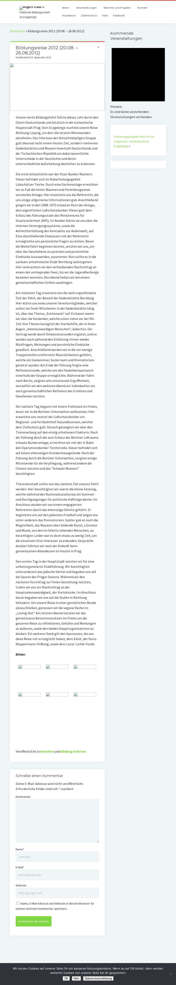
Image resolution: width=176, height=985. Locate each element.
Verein (65, 7)
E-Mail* (20, 867)
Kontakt (142, 7)
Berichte (47, 751)
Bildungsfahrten (73, 751)
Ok (66, 978)
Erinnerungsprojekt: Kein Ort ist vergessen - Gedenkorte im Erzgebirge (134, 141)
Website (21, 885)
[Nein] (170, 974)
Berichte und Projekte (117, 7)
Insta (105, 15)
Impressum (69, 15)
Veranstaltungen (86, 7)
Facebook (119, 15)
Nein (76, 978)
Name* (20, 849)
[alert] (138, 80)
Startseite (17, 31)
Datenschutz (89, 15)
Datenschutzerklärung (98, 978)
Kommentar (23, 797)
